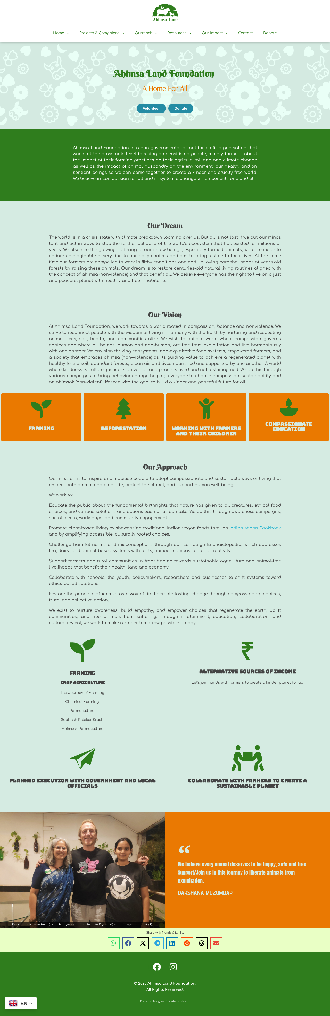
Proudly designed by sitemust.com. (165, 1001)
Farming (41, 428)
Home (58, 33)
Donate (270, 33)
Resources (177, 33)
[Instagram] (173, 967)
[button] (114, 943)
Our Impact (212, 33)
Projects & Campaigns (99, 33)
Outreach (143, 33)
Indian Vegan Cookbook (255, 528)
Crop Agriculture (83, 682)
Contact (245, 33)
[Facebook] (156, 967)
